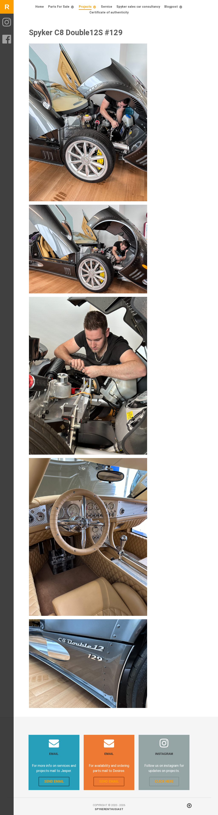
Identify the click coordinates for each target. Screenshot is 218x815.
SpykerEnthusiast (109, 809)
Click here (164, 781)
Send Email (54, 781)
